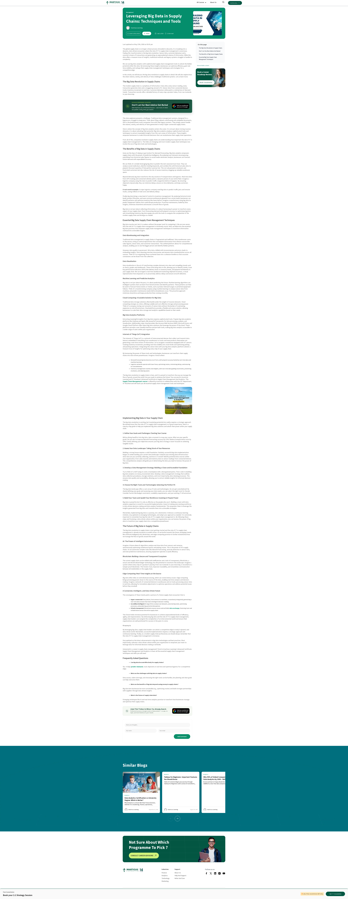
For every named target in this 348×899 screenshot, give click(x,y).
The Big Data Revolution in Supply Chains (210, 48)
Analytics (165, 875)
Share (147, 33)
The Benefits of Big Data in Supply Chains (211, 54)
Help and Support (180, 875)
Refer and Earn (180, 878)
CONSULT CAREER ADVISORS (142, 855)
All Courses (201, 2)
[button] (177, 818)
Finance (164, 873)
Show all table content (203, 65)
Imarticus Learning (137, 28)
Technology (165, 878)
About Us (213, 2)
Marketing (165, 881)
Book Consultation (206, 82)
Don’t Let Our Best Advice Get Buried (209, 51)
